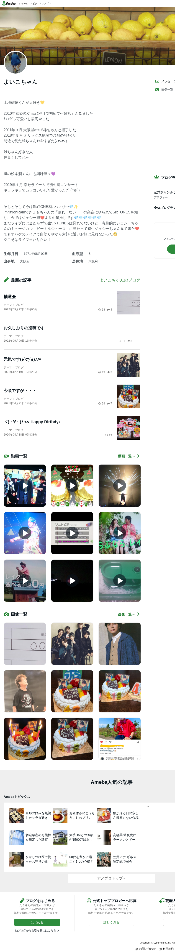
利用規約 (168, 949)
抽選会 (10, 296)
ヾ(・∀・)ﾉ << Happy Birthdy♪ (32, 422)
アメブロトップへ (111, 878)
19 (103, 372)
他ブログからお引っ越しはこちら (35, 930)
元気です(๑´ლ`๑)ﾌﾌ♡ (22, 359)
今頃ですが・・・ (20, 390)
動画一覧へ (126, 456)
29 (103, 403)
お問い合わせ (147, 949)
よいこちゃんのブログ (119, 280)
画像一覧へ (126, 614)
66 (110, 434)
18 (103, 309)
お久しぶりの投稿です (24, 328)
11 (123, 341)
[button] (37, 922)
